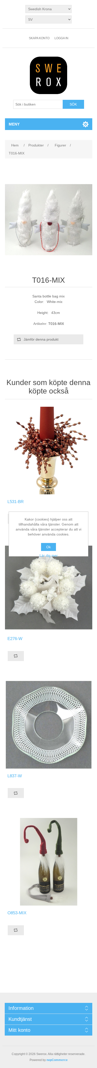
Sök (73, 104)
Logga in (61, 38)
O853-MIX (16, 913)
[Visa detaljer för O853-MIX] (48, 862)
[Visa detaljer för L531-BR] (48, 450)
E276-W (14, 638)
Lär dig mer (49, 555)
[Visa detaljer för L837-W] (48, 725)
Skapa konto (39, 38)
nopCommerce (57, 1060)
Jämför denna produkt (41, 339)
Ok (48, 547)
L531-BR (15, 501)
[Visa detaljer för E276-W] (48, 587)
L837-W (14, 776)
